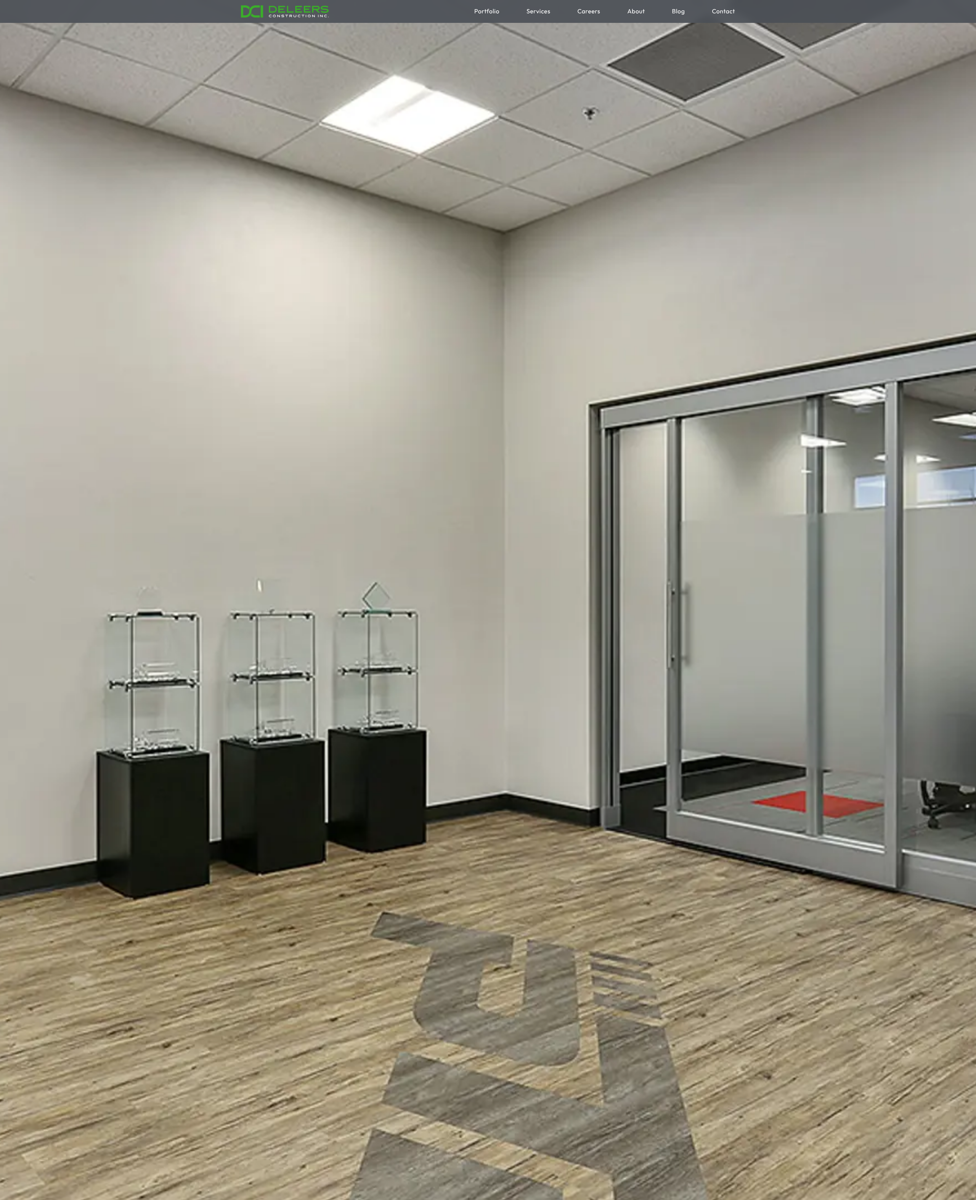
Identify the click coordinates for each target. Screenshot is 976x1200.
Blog (678, 11)
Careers (588, 11)
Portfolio (486, 11)
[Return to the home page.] (285, 11)
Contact (723, 11)
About (636, 11)
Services (538, 11)
